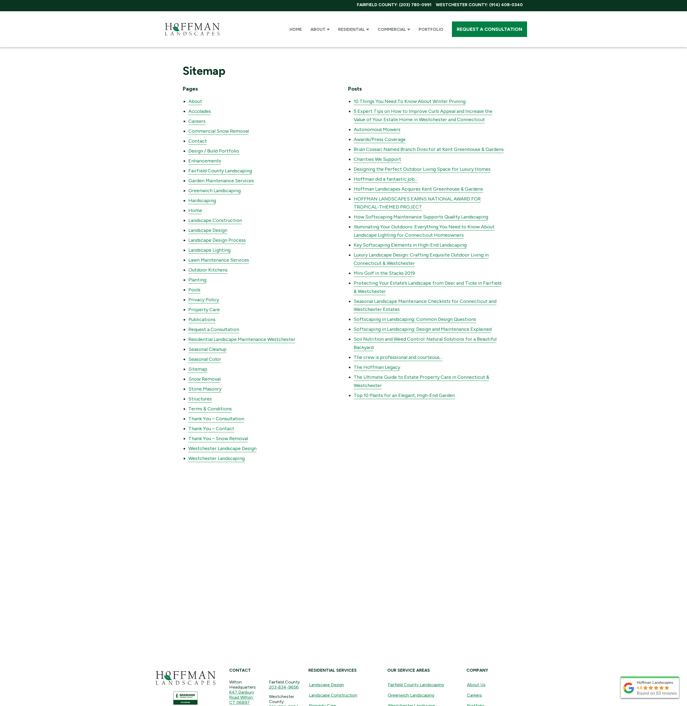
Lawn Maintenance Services (218, 260)
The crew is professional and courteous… (398, 357)
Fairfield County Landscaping (220, 171)
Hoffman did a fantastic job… (386, 179)
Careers (197, 121)
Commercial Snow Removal (218, 131)
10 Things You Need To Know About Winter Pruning (410, 101)
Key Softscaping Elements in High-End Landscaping (410, 245)
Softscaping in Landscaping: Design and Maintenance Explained (423, 329)
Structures (200, 399)
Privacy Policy (203, 300)
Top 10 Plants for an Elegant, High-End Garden (404, 395)
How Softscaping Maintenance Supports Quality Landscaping (421, 217)
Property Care (204, 310)
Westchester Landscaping (216, 458)
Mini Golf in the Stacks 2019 (384, 273)
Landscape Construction (215, 220)
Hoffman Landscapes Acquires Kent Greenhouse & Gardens (418, 189)
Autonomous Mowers (377, 129)
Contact (197, 141)
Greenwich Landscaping (214, 191)
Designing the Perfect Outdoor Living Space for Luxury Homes (422, 169)
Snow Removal (204, 379)
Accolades (199, 111)
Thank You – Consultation (216, 419)
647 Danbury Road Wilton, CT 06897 (241, 697)
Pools (194, 290)
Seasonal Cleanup (207, 349)
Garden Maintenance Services (221, 181)
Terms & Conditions (210, 409)
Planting (197, 280)
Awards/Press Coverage (380, 139)
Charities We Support (377, 159)
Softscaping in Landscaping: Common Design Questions (415, 319)
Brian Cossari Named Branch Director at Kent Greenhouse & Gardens (429, 149)
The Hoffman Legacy (377, 367)
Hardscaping (202, 200)
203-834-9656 (284, 687)
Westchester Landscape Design (222, 448)
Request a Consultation (213, 329)
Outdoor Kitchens (208, 270)
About (195, 101)
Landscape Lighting (209, 250)
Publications (201, 319)
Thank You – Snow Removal (218, 438)
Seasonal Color (204, 359)
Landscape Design (207, 230)
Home (195, 210)
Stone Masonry (204, 389)
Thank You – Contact (211, 429)
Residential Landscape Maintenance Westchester (241, 339)
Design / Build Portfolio (213, 151)
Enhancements (204, 161)
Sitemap (197, 369)
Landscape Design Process (217, 240)
